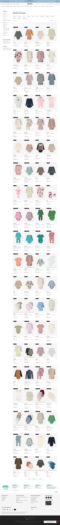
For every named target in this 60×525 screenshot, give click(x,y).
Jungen (24, 16)
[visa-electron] (10, 510)
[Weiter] (46, 1)
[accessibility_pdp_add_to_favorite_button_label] (23, 43)
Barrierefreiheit (26, 521)
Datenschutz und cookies (32, 521)
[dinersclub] (12, 510)
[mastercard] (5, 510)
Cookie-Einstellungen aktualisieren (40, 521)
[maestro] (8, 510)
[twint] (15, 510)
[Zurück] (14, 1)
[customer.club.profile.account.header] (54, 4)
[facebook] (46, 498)
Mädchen (19, 16)
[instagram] (48, 498)
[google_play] (48, 502)
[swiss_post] (32, 510)
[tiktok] (51, 498)
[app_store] (48, 504)
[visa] (3, 510)
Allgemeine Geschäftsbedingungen (19, 521)
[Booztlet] (30, 4)
